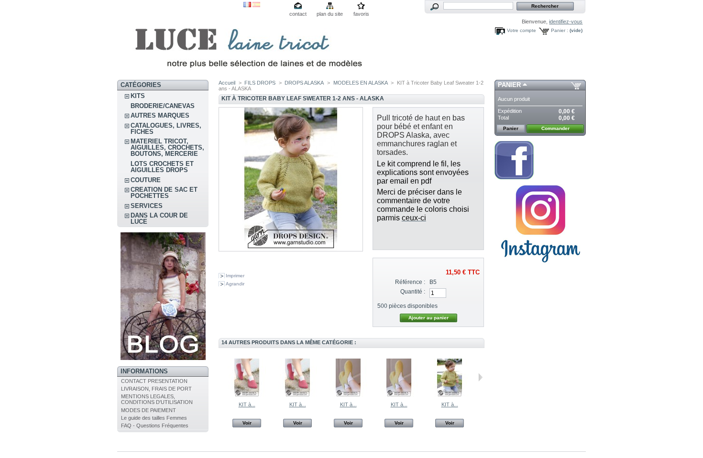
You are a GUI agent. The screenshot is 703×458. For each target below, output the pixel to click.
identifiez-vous (565, 21)
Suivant (480, 377)
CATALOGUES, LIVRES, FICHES (166, 128)
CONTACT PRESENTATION (154, 381)
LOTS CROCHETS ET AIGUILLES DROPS (162, 167)
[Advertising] (540, 266)
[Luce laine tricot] (180, 40)
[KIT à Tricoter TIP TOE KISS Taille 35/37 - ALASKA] (247, 395)
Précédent (221, 377)
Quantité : (412, 291)
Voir (247, 422)
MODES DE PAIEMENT (148, 410)
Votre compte (521, 30)
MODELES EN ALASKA (360, 83)
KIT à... (247, 404)
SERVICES (147, 205)
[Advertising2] (514, 177)
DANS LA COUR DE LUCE (159, 218)
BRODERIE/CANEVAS (163, 105)
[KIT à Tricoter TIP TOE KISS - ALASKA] (297, 395)
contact (298, 14)
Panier (509, 84)
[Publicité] (163, 358)
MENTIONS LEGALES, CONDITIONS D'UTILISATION (157, 399)
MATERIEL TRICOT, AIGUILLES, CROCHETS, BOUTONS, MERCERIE (167, 147)
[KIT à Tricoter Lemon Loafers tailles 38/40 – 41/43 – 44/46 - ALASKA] (399, 395)
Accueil (227, 83)
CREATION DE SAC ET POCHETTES (164, 192)
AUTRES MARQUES (160, 115)
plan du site (330, 14)
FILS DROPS (259, 83)
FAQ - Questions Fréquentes (154, 425)
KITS (138, 95)
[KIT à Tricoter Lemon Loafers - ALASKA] (348, 395)
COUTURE (146, 180)
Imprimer (235, 275)
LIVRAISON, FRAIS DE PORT (156, 389)
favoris (361, 14)
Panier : (559, 30)
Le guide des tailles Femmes (154, 418)
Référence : (410, 282)
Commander (555, 128)
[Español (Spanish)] (256, 5)
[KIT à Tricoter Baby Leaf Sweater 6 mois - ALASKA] (449, 395)
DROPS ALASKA (304, 83)
